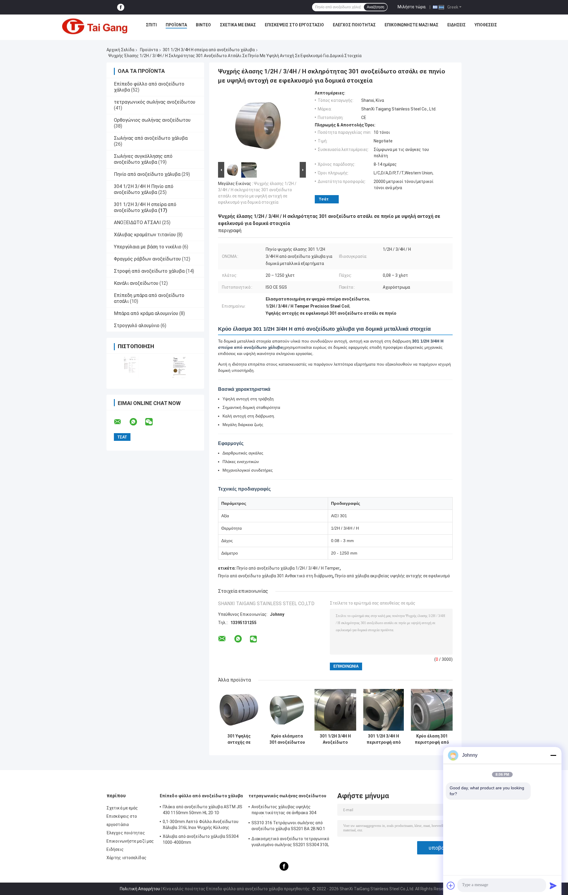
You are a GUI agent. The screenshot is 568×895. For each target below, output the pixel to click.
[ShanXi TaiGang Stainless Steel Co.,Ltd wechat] (152, 422)
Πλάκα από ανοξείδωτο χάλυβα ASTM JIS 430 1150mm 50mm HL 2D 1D (203, 809)
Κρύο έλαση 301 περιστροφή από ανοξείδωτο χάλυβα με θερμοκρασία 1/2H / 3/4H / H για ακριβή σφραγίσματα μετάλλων (431, 739)
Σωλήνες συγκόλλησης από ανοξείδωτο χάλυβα (143, 159)
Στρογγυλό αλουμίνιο (136, 325)
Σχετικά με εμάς (238, 25)
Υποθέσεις (486, 25)
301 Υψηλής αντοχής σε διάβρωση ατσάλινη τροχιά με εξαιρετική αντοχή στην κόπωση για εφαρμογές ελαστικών (239, 739)
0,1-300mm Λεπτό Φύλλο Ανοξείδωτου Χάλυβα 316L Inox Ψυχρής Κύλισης (200, 824)
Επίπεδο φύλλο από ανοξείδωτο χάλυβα (201, 795)
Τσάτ (324, 199)
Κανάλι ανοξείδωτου (136, 283)
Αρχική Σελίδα (120, 49)
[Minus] (553, 755)
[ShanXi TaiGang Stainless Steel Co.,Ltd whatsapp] (137, 422)
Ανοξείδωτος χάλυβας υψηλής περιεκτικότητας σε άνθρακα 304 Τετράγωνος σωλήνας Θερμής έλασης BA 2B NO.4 (291, 810)
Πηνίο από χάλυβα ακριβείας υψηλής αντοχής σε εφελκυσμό (392, 575)
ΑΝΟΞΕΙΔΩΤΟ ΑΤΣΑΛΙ (137, 222)
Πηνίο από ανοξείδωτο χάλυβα (147, 174)
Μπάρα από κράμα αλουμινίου (146, 313)
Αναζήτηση (375, 7)
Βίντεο (203, 25)
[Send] (553, 885)
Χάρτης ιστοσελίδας (126, 857)
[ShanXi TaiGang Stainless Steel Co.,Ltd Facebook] (120, 7)
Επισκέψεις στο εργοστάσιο (294, 25)
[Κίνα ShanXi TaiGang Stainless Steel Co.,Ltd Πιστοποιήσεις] (130, 367)
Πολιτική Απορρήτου (140, 888)
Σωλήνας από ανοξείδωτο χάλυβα (151, 138)
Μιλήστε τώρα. (412, 6)
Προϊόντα (176, 25)
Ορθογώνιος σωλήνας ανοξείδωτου (152, 120)
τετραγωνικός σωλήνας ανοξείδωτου (154, 102)
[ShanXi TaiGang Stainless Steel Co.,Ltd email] (121, 422)
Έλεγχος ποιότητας (354, 25)
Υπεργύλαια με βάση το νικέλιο (147, 247)
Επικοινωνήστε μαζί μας (411, 25)
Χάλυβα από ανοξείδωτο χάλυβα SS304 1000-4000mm (200, 839)
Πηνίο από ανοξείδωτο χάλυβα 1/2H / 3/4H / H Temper (288, 568)
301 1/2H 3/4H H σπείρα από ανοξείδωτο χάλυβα (209, 49)
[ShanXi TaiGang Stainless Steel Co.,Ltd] (94, 26)
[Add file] (451, 885)
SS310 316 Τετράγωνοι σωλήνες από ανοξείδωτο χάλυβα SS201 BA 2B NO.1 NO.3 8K (288, 826)
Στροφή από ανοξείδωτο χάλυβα (149, 271)
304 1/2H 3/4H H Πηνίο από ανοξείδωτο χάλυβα (143, 189)
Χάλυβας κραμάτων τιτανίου (145, 234)
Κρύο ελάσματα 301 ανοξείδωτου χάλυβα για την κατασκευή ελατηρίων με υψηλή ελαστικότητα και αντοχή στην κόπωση (287, 739)
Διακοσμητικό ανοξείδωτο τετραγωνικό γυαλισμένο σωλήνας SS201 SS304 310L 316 (290, 842)
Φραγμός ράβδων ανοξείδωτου (147, 259)
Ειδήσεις (456, 25)
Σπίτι (151, 25)
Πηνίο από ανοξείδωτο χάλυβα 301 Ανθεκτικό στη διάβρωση (275, 575)
